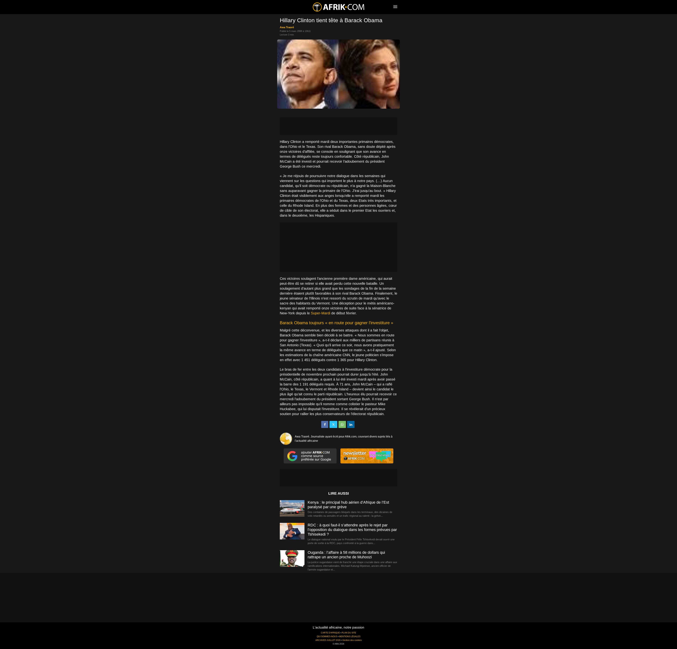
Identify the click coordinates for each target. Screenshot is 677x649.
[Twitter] (333, 424)
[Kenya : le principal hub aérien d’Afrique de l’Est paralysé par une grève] (292, 508)
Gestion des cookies (352, 640)
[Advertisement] (338, 126)
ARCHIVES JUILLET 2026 (328, 640)
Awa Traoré (287, 27)
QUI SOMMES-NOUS (327, 636)
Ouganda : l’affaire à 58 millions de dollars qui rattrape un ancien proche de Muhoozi (346, 554)
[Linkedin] (351, 424)
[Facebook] (324, 424)
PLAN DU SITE (349, 633)
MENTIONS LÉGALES (349, 636)
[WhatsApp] (342, 424)
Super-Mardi (320, 313)
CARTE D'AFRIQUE (330, 633)
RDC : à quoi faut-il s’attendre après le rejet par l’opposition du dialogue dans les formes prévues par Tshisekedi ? (352, 529)
